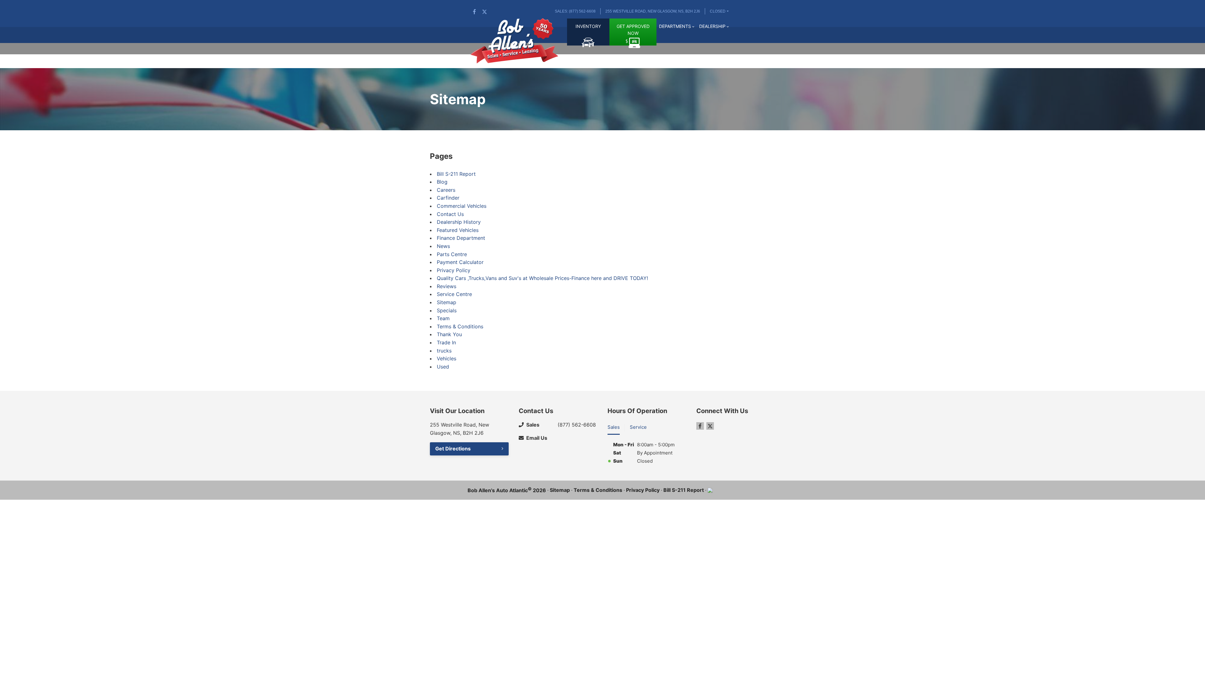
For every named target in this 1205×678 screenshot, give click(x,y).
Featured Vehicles (458, 230)
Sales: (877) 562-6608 (575, 11)
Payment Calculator (460, 262)
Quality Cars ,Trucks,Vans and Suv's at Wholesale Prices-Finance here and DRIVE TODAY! (542, 278)
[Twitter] (484, 11)
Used (443, 366)
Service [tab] (638, 427)
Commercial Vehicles (461, 206)
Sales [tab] (614, 427)
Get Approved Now (633, 30)
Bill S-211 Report (456, 174)
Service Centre (454, 294)
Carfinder (448, 198)
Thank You (449, 334)
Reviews (446, 286)
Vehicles (446, 358)
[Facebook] (474, 11)
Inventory (588, 26)
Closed (718, 11)
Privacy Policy (453, 270)
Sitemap (446, 302)
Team (443, 318)
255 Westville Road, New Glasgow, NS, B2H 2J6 (652, 11)
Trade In (446, 342)
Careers (446, 190)
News (443, 246)
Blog (442, 182)
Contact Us (450, 214)
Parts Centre (452, 254)
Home (559, 30)
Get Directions (453, 448)
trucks (444, 350)
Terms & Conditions (460, 326)
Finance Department (461, 238)
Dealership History (459, 222)
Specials (447, 310)
